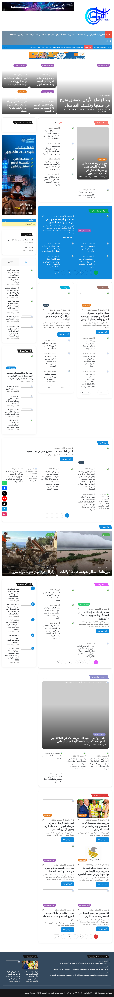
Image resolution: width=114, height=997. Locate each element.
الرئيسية (109, 34)
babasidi (69, 216)
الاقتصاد (80, 34)
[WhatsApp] (4, 483)
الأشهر (10, 262)
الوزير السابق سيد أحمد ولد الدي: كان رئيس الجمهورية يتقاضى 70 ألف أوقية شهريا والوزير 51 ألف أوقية (14, 476)
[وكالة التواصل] (97, 15)
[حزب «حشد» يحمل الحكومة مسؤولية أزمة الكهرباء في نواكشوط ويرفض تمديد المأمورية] (73, 143)
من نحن (26, 993)
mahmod (69, 910)
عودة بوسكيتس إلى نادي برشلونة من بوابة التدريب (49, 345)
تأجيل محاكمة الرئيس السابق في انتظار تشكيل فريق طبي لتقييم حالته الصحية (12, 624)
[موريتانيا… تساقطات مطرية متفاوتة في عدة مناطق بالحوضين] (84, 553)
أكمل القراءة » (67, 237)
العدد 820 (28, 247)
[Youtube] (4, 498)
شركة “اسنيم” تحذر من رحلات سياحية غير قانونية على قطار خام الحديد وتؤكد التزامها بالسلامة (12, 609)
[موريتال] (57, 55)
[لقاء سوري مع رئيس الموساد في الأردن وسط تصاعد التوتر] (108, 243)
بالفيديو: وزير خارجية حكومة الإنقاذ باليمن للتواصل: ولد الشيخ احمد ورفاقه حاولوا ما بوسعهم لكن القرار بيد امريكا (99, 764)
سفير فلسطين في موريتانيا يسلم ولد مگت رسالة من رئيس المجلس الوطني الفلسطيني (13, 593)
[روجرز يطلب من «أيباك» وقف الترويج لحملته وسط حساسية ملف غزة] (73, 243)
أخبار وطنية (101, 34)
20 (69, 273)
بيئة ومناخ (51, 34)
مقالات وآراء (72, 34)
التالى (87, 392)
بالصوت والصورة (23, 34)
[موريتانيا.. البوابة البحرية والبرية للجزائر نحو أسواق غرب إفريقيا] (108, 338)
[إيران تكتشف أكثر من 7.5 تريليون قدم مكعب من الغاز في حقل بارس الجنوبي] (108, 256)
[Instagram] (4, 514)
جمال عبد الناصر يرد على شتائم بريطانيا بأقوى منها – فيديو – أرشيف (52, 779)
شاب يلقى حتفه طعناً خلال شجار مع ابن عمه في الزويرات (86, 195)
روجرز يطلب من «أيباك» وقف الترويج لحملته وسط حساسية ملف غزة (51, 248)
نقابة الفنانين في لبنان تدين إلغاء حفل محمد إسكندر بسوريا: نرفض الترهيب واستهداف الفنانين (52, 613)
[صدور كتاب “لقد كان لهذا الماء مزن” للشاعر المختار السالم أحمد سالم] (73, 590)
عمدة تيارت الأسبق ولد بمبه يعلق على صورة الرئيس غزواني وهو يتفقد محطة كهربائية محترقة (19, 376)
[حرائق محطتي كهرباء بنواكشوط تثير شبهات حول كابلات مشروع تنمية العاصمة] (73, 159)
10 (75, 273)
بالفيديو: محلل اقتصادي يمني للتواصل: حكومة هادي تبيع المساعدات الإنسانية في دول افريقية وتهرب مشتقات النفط (76, 764)
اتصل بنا (32, 993)
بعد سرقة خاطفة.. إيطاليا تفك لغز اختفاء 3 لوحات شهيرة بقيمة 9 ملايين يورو (93, 615)
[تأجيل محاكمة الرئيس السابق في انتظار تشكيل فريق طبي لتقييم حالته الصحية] (27, 623)
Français (13, 34)
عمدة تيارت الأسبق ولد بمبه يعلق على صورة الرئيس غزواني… (88, 100)
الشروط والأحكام (42, 993)
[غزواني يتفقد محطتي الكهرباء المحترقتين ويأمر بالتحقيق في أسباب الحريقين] (93, 153)
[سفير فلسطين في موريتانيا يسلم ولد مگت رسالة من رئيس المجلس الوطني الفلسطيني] (27, 592)
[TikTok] (4, 503)
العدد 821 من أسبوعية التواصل (20, 239)
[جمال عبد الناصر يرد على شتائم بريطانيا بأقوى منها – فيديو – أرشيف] (52, 762)
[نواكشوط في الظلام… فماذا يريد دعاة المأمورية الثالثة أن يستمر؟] (27, 399)
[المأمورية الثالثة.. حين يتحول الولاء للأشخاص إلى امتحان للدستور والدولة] (73, 174)
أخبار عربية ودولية (90, 34)
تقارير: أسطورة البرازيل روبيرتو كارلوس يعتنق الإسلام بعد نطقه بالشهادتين (50, 361)
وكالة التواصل (101, 176)
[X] (4, 493)
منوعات (32, 34)
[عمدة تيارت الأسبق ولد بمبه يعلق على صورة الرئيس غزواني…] (84, 88)
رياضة (38, 34)
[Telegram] (4, 509)
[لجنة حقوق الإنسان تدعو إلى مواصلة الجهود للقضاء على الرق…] (15, 75)
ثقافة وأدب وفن (61, 34)
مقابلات (44, 34)
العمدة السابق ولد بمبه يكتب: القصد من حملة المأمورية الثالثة (12, 411)
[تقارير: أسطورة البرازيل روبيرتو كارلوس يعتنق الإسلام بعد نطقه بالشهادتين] (69, 353)
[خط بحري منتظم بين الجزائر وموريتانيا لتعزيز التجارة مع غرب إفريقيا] (108, 353)
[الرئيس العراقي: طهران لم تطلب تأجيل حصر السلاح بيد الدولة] (27, 638)
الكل (60, 123)
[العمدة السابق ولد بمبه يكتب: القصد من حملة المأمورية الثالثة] (27, 412)
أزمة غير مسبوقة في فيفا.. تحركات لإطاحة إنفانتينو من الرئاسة (57, 316)
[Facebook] (4, 488)
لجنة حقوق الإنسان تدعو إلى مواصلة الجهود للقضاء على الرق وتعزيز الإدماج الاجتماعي (12, 305)
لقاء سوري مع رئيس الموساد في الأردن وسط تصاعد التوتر (86, 248)
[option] (57, 88)
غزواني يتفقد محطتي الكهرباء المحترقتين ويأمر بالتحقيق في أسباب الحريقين (95, 826)
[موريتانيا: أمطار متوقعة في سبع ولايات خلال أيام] (29, 553)
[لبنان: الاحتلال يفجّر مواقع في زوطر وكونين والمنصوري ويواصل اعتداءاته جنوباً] (73, 256)
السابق (101, 392)
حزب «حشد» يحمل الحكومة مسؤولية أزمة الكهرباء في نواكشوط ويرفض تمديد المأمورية (12, 331)
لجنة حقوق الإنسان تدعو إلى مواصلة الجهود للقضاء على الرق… (15, 81)
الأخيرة (57, 273)
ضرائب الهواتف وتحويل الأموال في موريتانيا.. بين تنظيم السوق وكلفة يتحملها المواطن (94, 316)
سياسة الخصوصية (53, 993)
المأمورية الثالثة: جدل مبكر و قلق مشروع (70, 47)
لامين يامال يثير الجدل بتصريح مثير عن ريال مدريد (50, 451)
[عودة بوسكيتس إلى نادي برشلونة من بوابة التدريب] (69, 340)
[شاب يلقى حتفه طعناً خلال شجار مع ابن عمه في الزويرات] (108, 190)
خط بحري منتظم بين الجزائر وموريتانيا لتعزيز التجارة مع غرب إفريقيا (88, 361)
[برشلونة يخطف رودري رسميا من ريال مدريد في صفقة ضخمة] (69, 371)
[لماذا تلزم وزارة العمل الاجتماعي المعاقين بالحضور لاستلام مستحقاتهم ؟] (27, 423)
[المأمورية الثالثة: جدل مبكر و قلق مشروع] (43, 101)
